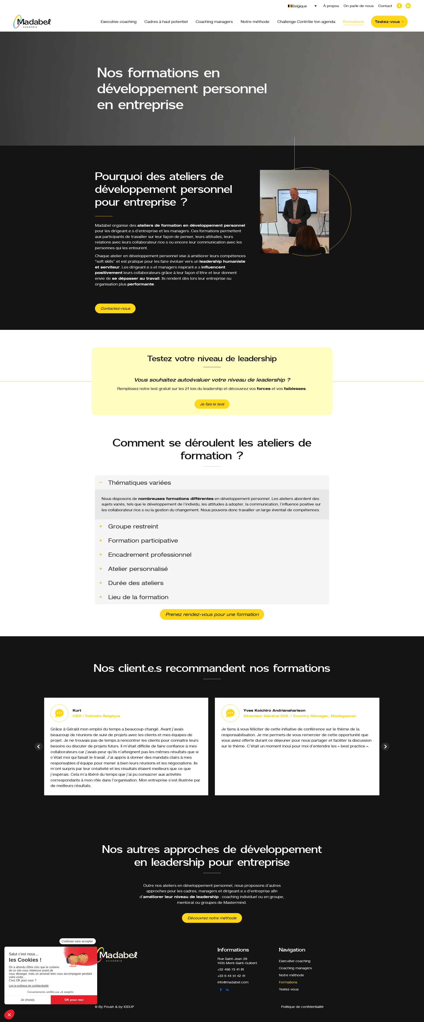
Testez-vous (289, 989)
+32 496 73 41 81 (231, 969)
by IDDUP (126, 1007)
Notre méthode (291, 975)
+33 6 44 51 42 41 (231, 976)
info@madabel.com (233, 982)
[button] (39, 746)
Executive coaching (294, 961)
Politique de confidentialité (302, 1007)
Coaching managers (295, 968)
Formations (288, 982)
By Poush (106, 1007)
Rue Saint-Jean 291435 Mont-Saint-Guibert (237, 961)
